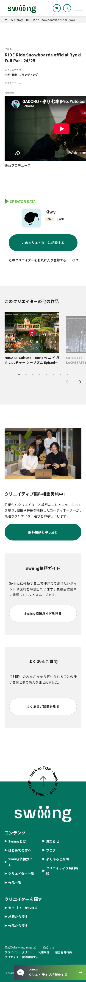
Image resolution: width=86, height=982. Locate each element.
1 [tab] (19, 374)
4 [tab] (39, 374)
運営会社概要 (63, 952)
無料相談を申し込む (43, 532)
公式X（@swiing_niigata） (21, 947)
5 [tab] (46, 374)
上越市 (60, 219)
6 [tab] (53, 374)
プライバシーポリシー (19, 952)
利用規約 (44, 952)
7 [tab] (60, 374)
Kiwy (50, 212)
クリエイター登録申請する (21, 957)
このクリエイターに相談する (43, 242)
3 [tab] (33, 374)
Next (79, 382)
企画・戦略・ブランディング (21, 75)
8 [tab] (67, 374)
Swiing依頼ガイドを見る (43, 613)
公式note (48, 947)
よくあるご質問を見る (43, 706)
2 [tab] (26, 374)
